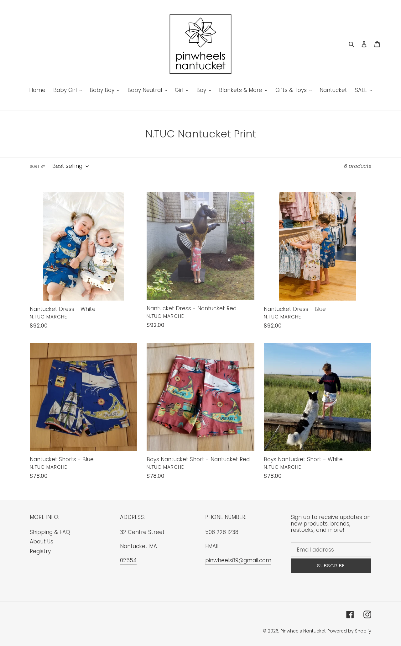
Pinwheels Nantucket (303, 631)
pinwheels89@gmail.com (238, 560)
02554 (128, 560)
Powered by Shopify (349, 631)
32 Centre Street (142, 532)
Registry (40, 551)
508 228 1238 (221, 532)
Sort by (37, 166)
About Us (41, 541)
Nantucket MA (138, 546)
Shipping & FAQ (50, 532)
